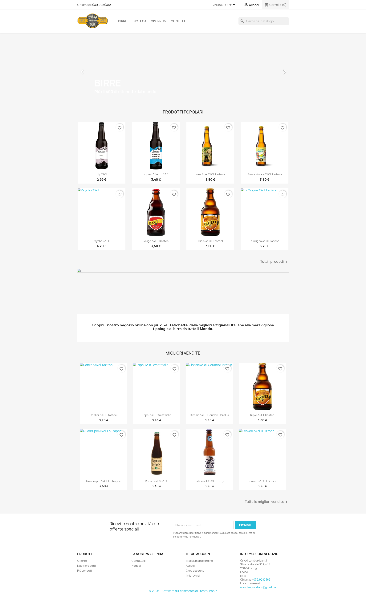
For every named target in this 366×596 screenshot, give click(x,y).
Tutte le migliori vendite (267, 502)
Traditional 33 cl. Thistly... (209, 481)
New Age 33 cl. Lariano (210, 174)
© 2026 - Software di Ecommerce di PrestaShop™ (183, 591)
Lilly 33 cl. (102, 174)
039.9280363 (102, 5)
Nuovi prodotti (86, 565)
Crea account (195, 570)
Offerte (82, 560)
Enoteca (139, 21)
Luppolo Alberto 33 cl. (156, 174)
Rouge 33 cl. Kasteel (156, 241)
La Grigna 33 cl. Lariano (264, 241)
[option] (183, 70)
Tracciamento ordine (199, 560)
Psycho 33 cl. (101, 241)
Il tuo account (199, 554)
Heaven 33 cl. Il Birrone (262, 481)
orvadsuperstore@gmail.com (259, 587)
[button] (93, 70)
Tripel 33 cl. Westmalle (156, 415)
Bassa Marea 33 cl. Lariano (264, 174)
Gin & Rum (158, 21)
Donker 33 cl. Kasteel (103, 415)
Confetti (178, 21)
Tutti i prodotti (274, 262)
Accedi (190, 565)
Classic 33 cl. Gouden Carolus (209, 415)
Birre (122, 21)
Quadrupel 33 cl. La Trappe (103, 481)
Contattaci (138, 560)
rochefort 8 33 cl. (156, 481)
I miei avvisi (193, 575)
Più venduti (84, 570)
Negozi (136, 565)
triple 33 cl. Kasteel (210, 241)
